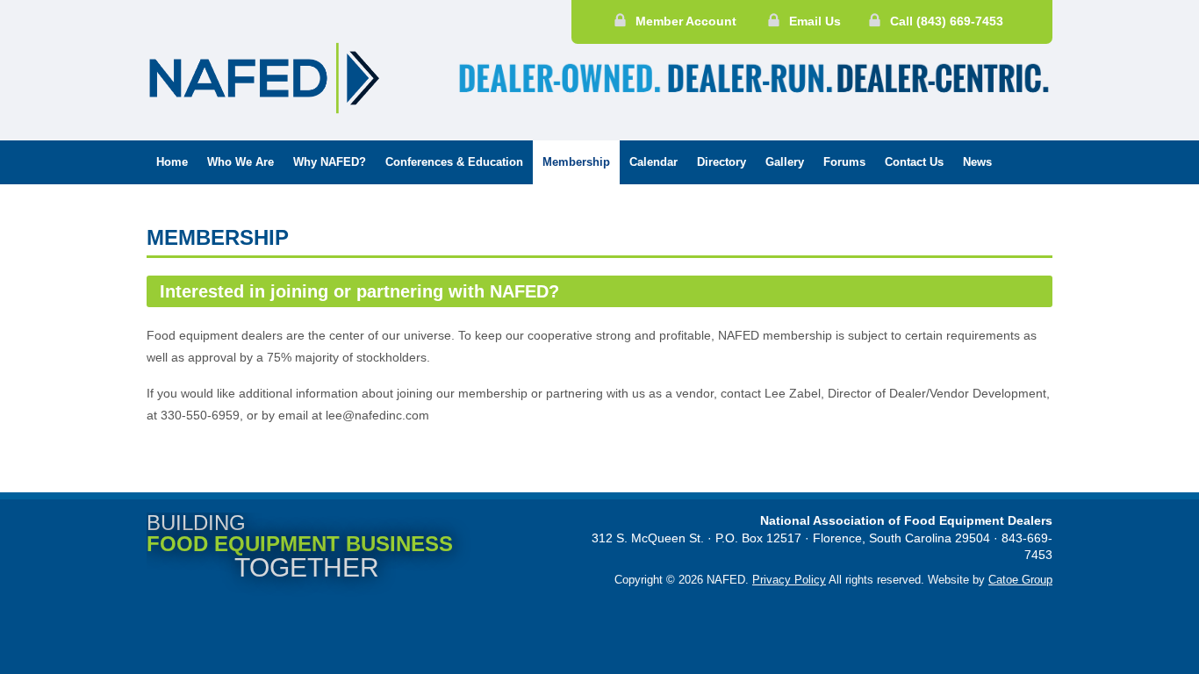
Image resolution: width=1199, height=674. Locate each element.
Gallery (784, 161)
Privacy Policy (789, 579)
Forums (844, 161)
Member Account (685, 21)
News (977, 161)
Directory (721, 161)
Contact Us (914, 161)
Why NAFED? (329, 161)
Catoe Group (1020, 579)
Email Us (815, 21)
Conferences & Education (454, 161)
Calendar (653, 161)
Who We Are (240, 161)
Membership (576, 161)
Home (172, 161)
